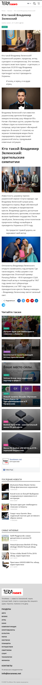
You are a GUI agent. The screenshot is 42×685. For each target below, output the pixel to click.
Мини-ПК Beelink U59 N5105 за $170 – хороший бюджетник (20, 449)
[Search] (34, 3)
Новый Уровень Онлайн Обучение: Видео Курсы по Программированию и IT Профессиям (20, 400)
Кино (6, 421)
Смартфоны (7, 650)
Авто (4, 613)
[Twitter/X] (23, 300)
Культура (7, 351)
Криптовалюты (8, 630)
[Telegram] (3, 305)
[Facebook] (19, 300)
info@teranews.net (11, 673)
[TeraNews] (9, 3)
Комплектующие (9, 627)
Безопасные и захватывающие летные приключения (18, 356)
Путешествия (7, 647)
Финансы (6, 660)
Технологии (7, 657)
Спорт (4, 653)
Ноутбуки (6, 640)
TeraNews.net (15, 459)
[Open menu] (39, 3)
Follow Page (8, 470)
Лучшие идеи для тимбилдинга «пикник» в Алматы (18, 332)
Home (3, 11)
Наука (4, 637)
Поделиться (10, 301)
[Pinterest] (32, 300)
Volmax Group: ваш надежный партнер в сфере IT (17, 379)
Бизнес (10, 11)
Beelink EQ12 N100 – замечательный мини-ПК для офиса (20, 426)
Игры (4, 620)
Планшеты (6, 643)
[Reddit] (27, 300)
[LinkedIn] (36, 300)
